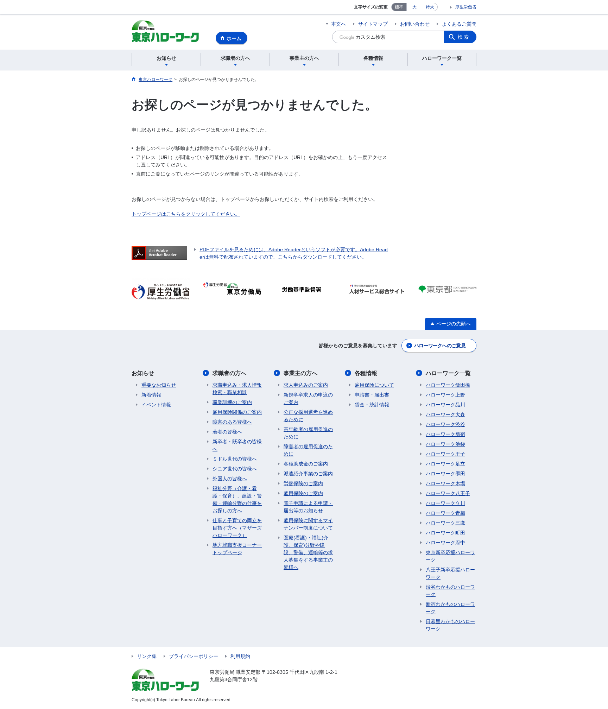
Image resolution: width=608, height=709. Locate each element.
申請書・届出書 (372, 395)
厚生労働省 (465, 7)
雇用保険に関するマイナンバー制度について (308, 524)
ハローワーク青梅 (445, 513)
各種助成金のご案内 (306, 464)
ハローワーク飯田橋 (448, 385)
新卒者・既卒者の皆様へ (237, 445)
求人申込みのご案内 (306, 385)
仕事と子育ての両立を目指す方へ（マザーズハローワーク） (237, 528)
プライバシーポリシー (193, 656)
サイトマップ (373, 23)
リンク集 (147, 656)
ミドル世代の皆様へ (235, 459)
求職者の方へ (229, 373)
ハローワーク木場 (445, 483)
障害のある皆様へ (232, 422)
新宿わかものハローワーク (450, 607)
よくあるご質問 (459, 23)
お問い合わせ (415, 23)
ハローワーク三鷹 (445, 523)
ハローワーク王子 (445, 454)
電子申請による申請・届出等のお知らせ (308, 506)
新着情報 (151, 395)
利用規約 (240, 656)
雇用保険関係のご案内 (237, 412)
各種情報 (366, 373)
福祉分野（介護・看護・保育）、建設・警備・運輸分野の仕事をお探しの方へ (237, 499)
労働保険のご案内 (303, 483)
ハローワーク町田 (445, 533)
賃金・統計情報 (372, 404)
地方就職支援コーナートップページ (237, 548)
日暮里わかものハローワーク (450, 625)
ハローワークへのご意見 (440, 345)
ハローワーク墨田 (445, 473)
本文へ (338, 23)
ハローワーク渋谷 (445, 424)
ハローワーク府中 (445, 542)
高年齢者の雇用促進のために (308, 432)
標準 (399, 7)
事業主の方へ (300, 373)
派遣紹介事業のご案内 (308, 473)
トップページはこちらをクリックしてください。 (186, 214)
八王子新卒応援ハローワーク (450, 573)
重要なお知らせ (158, 385)
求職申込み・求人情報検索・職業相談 (237, 388)
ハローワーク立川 (445, 503)
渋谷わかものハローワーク (450, 590)
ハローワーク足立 (445, 464)
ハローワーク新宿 (445, 434)
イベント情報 (156, 404)
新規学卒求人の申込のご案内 (308, 398)
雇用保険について (374, 385)
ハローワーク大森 (445, 414)
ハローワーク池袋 (445, 444)
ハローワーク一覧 (448, 373)
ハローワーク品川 (445, 404)
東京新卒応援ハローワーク (450, 556)
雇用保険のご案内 (303, 493)
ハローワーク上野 (445, 395)
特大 (430, 7)
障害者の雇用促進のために (308, 450)
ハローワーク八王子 (448, 493)
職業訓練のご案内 (232, 402)
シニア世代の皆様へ (235, 468)
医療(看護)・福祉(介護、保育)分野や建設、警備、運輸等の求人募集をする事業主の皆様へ (308, 552)
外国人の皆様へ (230, 478)
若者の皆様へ (227, 432)
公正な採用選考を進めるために (308, 415)
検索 (464, 37)
